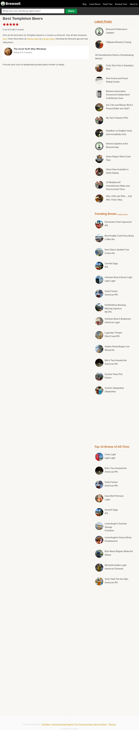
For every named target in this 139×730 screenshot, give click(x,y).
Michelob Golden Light (115, 567)
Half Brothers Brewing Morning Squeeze (115, 308)
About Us (134, 4)
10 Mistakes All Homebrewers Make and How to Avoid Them (118, 185)
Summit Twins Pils (113, 376)
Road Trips (107, 4)
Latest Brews (94, 4)
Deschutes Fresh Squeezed (118, 224)
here (5, 39)
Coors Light (110, 456)
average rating (48, 39)
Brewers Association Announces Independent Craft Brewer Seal (118, 94)
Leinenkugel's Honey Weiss (118, 539)
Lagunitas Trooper (113, 334)
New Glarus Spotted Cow (117, 251)
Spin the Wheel (100, 724)
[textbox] (33, 11)
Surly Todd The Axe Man (116, 581)
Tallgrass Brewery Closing (118, 42)
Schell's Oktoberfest (114, 390)
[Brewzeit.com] (11, 5)
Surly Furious (111, 293)
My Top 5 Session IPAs (117, 118)
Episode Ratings (66, 724)
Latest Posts (103, 21)
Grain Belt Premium (114, 498)
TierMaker (45, 724)
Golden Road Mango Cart (117, 348)
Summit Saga (111, 265)
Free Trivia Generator (83, 724)
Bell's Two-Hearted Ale (116, 362)
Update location (122, 214)
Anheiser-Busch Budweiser (118, 321)
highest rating (33, 39)
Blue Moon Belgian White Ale (119, 553)
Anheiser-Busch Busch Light (118, 279)
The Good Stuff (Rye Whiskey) (30, 49)
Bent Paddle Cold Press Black (119, 237)
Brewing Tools (121, 4)
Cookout (54, 724)
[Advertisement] (114, 419)
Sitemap (112, 724)
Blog (84, 4)
